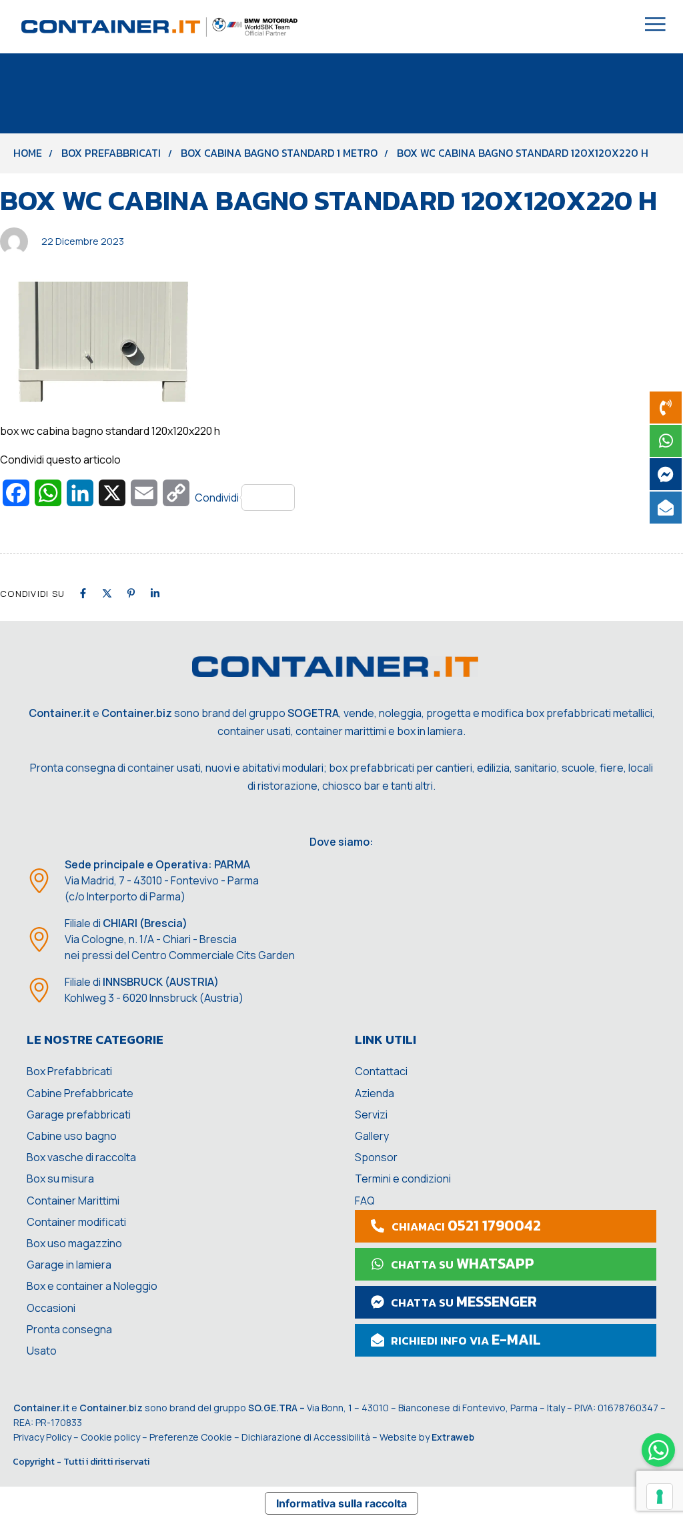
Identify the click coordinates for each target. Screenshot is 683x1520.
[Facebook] (83, 593)
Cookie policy (110, 1437)
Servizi (371, 1114)
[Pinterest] (131, 593)
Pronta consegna (69, 1329)
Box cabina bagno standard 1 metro (279, 153)
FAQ (365, 1200)
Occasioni (51, 1308)
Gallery (372, 1135)
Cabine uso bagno (72, 1135)
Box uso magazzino (74, 1243)
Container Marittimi (73, 1200)
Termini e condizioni (403, 1178)
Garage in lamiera (69, 1264)
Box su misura (60, 1178)
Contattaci (381, 1071)
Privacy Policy (42, 1437)
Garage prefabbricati (79, 1114)
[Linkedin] (155, 593)
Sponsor (376, 1157)
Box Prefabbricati (111, 153)
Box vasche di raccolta (81, 1157)
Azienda (374, 1093)
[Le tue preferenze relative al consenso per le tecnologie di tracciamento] (659, 1496)
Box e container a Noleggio (92, 1286)
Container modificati (76, 1222)
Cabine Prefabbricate (80, 1093)
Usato (42, 1350)
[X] (107, 593)
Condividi (217, 497)
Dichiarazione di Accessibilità (305, 1437)
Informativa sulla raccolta (341, 1503)
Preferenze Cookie (190, 1437)
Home (27, 153)
